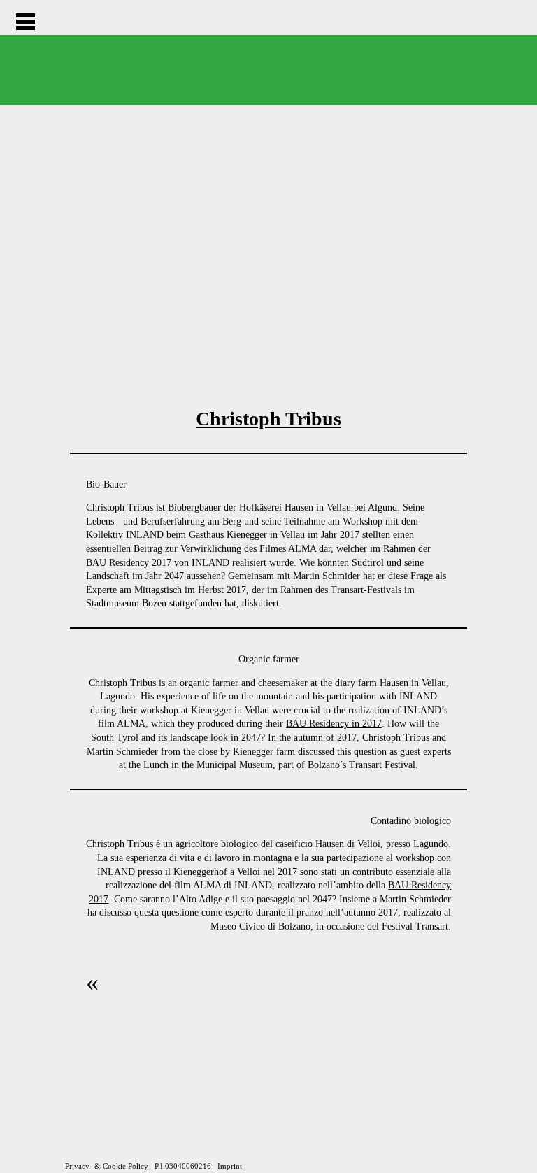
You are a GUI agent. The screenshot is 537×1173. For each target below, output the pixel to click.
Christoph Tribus (268, 418)
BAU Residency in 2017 (334, 723)
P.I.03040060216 (183, 1166)
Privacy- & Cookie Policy (106, 1166)
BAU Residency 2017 (128, 562)
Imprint (229, 1166)
